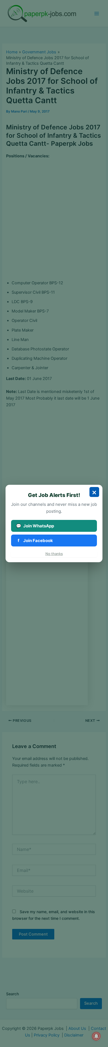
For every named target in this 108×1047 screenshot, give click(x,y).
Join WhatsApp (35, 525)
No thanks (54, 553)
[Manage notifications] (96, 1036)
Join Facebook (35, 540)
